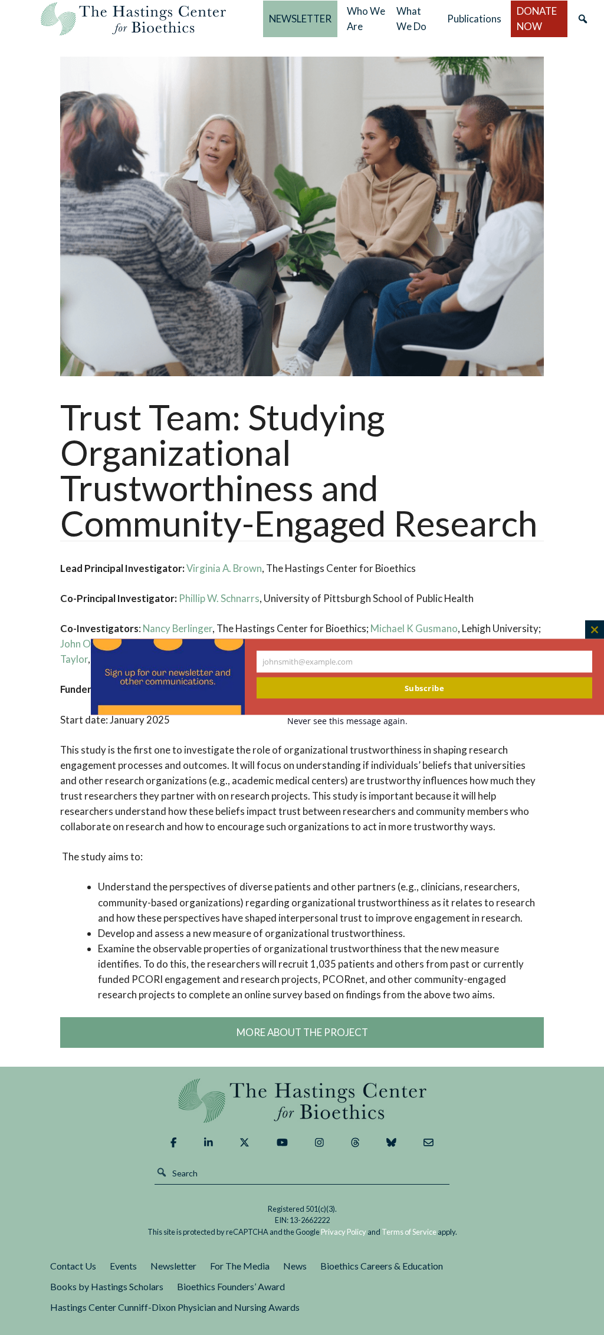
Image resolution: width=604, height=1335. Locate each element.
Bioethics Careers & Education (381, 1265)
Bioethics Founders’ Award (231, 1286)
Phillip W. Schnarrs (219, 598)
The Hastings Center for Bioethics (133, 18)
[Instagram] (319, 1142)
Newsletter (173, 1265)
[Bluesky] (391, 1142)
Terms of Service (409, 1232)
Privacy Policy (343, 1232)
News (295, 1265)
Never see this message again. (347, 720)
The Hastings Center (302, 1100)
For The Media (240, 1265)
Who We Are (366, 18)
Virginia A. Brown (224, 568)
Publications (474, 18)
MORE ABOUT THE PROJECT (302, 1032)
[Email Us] (428, 1142)
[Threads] (355, 1142)
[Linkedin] (208, 1142)
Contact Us (73, 1265)
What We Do (411, 18)
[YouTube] (282, 1142)
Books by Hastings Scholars (106, 1286)
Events (123, 1265)
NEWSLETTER (300, 18)
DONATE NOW (537, 18)
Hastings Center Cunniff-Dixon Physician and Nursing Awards (175, 1307)
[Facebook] (173, 1142)
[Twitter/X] (244, 1142)
